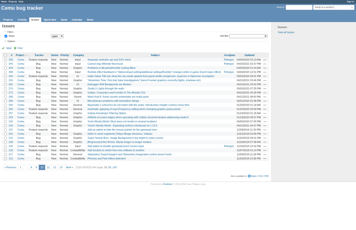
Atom (253, 176)
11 (48, 167)
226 (11, 146)
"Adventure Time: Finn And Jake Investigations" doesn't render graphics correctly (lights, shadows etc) (144, 80)
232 (11, 133)
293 (11, 80)
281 (11, 84)
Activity (22, 19)
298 (11, 72)
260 (11, 109)
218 (11, 150)
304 (11, 68)
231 (11, 138)
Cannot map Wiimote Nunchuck (105, 63)
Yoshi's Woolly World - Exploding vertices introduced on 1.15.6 (122, 125)
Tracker (39, 55)
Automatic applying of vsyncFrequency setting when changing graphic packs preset (134, 109)
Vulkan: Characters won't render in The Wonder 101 (116, 92)
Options (11, 41)
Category (78, 55)
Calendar (77, 19)
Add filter (224, 36)
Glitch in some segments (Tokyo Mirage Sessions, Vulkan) (120, 133)
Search (280, 7)
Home (4, 1)
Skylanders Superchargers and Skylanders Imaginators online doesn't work (130, 154)
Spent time (50, 19)
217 (11, 154)
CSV (260, 176)
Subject (155, 55)
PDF (267, 176)
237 (11, 129)
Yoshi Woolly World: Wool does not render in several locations (122, 121)
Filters (10, 32)
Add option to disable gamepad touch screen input (116, 146)
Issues (35, 19)
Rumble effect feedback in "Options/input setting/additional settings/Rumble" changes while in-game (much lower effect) (154, 72)
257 (11, 113)
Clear (20, 48)
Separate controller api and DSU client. (109, 59)
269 (11, 96)
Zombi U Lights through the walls (106, 88)
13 (61, 167)
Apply (9, 48)
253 (11, 117)
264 (11, 105)
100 (114, 167)
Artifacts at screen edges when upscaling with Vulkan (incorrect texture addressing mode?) (138, 117)
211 (11, 158)
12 (54, 167)
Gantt (64, 19)
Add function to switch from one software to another (116, 150)
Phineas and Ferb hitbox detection (107, 158)
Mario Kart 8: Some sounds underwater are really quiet (118, 96)
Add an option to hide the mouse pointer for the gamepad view (122, 129)
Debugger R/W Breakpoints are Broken (109, 84)
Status (11, 36)
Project (20, 55)
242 (11, 125)
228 (11, 142)
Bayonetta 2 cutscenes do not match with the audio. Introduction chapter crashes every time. (139, 105)
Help (21, 1)
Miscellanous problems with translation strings (113, 100)
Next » (69, 167)
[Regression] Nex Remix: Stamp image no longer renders (119, 142)
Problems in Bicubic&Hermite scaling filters (112, 68)
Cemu (21, 59)
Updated (249, 55)
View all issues (286, 32)
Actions (265, 59)
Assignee (229, 55)
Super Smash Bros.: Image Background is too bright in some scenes (125, 138)
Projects (13, 1)
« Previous (10, 167)
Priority (64, 55)
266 (11, 100)
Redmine (167, 184)
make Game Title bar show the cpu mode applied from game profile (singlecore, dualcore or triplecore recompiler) (151, 76)
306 (11, 59)
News (90, 19)
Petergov (229, 59)
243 (11, 121)
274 (11, 88)
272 (11, 92)
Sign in (350, 1)
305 (11, 63)
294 (11, 76)
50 (109, 167)
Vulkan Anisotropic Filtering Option (107, 113)
